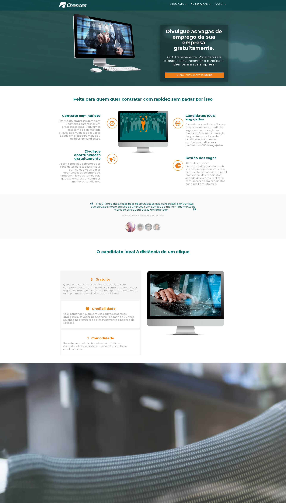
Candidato (177, 4)
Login (219, 4)
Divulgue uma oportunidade (195, 75)
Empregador (199, 4)
